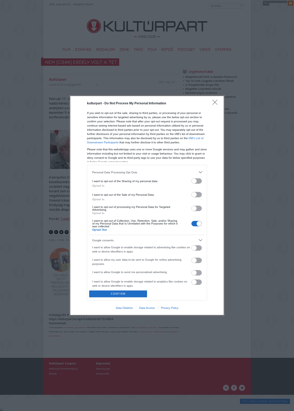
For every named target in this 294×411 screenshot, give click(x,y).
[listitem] (147, 172)
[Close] (216, 103)
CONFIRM (118, 293)
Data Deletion (124, 307)
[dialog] (147, 205)
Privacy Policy (169, 307)
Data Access (147, 307)
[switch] (196, 181)
